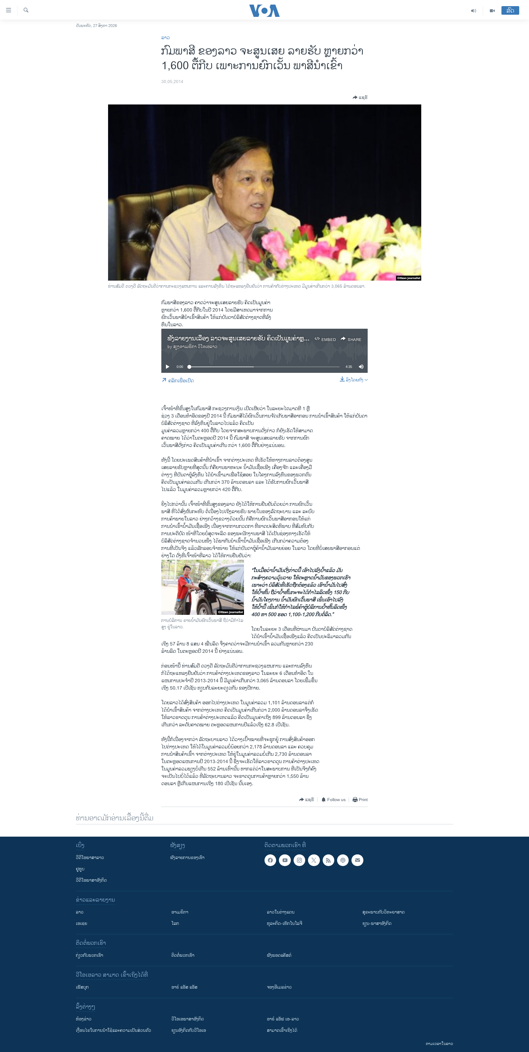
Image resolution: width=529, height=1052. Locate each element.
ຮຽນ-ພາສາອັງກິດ (377, 923)
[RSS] (328, 860)
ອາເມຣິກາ (179, 912)
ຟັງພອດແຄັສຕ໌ (279, 955)
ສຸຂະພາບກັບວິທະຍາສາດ (383, 912)
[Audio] (473, 10)
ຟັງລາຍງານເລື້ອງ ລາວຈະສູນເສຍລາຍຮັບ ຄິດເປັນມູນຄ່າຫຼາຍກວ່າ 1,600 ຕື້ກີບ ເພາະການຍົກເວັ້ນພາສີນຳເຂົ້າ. (296, 339)
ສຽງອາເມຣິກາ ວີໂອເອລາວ (195, 346)
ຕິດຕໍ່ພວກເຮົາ (182, 955)
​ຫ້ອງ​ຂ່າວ (84, 1019)
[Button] (360, 97)
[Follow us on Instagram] (299, 860)
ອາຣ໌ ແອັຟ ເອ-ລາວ (283, 1019)
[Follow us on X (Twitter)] (314, 860)
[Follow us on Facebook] (270, 860)
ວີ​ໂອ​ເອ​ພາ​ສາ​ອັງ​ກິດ (187, 1019)
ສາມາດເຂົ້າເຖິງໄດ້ (282, 1030)
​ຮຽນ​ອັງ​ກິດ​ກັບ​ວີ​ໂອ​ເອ (188, 1030)
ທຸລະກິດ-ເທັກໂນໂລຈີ (284, 923)
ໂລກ (175, 923)
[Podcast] (343, 860)
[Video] (492, 10)
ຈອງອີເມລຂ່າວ (279, 987)
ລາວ (165, 38)
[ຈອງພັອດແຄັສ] (357, 860)
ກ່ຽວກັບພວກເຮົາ (89, 955)
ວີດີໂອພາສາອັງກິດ (91, 880)
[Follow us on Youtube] (285, 860)
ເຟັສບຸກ (82, 987)
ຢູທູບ (80, 869)
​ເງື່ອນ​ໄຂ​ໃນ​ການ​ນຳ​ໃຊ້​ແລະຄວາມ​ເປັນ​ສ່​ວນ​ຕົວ (113, 1030)
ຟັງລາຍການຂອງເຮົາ (187, 857)
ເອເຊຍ (81, 923)
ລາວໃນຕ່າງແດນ (281, 912)
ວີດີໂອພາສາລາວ (90, 857)
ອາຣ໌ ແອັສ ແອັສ (184, 987)
